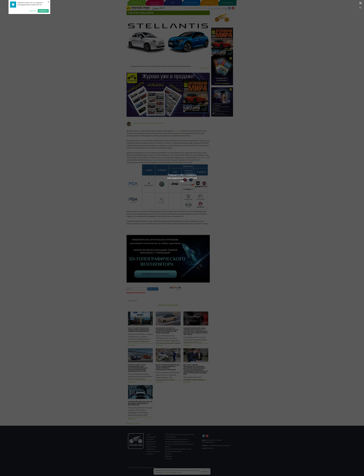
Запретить (32, 11)
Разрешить (43, 11)
